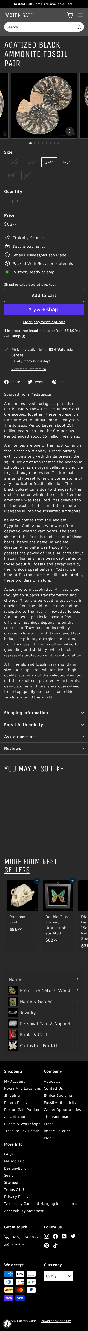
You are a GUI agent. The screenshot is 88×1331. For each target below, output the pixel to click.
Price (9, 215)
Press (48, 1124)
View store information (28, 369)
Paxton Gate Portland (23, 1109)
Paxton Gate (18, 15)
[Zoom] (69, 131)
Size (8, 152)
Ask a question (19, 736)
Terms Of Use (16, 1189)
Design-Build (15, 1168)
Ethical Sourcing (58, 1095)
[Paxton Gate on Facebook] (55, 1236)
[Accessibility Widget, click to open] (7, 1324)
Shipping (11, 284)
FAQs (8, 1154)
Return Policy (15, 1102)
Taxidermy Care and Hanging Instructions (40, 1204)
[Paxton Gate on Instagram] (46, 1236)
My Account (14, 1081)
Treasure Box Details (22, 1131)
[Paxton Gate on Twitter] (73, 1236)
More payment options (44, 322)
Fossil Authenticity (23, 724)
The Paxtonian (56, 1117)
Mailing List (14, 1161)
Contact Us (53, 1088)
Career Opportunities (62, 1109)
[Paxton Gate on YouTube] (64, 1236)
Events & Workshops (22, 1124)
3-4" (49, 162)
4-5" (67, 162)
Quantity (13, 191)
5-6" (12, 175)
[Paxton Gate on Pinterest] (46, 1245)
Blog (48, 1138)
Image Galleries (57, 1131)
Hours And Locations (22, 1088)
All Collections (16, 1117)
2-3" (32, 162)
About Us (52, 1081)
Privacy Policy (16, 1196)
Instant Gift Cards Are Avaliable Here (43, 4)
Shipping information (26, 712)
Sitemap (11, 1182)
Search (10, 1175)
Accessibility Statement (24, 1211)
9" (27, 175)
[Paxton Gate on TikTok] (55, 1245)
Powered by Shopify (56, 1321)
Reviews (12, 748)
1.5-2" (13, 162)
